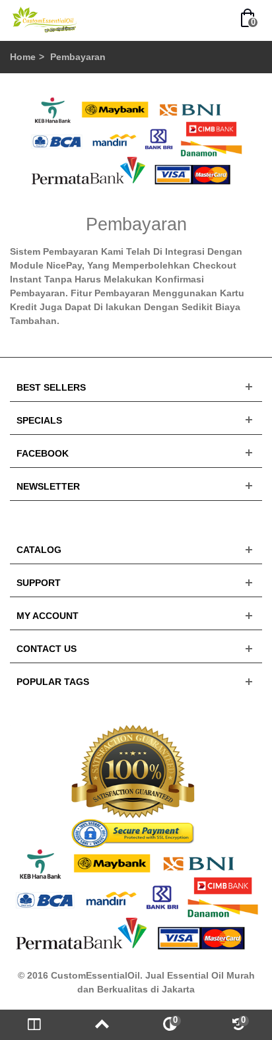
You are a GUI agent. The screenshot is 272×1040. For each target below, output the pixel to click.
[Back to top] (102, 1025)
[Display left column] (34, 1025)
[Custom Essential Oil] (45, 19)
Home (23, 56)
